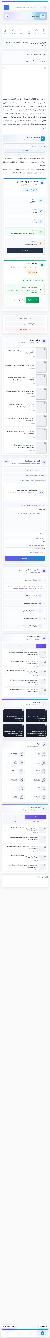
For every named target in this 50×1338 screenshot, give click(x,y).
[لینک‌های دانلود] (19, 1333)
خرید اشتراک (31, 300)
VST (36, 817)
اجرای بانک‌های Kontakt (30, 618)
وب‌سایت (40, 548)
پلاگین (14, 817)
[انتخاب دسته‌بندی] (40, 7)
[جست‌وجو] (6, 7)
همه (9, 646)
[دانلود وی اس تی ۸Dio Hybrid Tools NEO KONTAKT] (41, 367)
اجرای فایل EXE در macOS (30, 626)
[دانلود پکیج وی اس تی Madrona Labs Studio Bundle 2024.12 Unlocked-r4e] (41, 407)
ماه (30, 646)
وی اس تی (28, 54)
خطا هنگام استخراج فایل (31, 580)
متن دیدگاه (41, 509)
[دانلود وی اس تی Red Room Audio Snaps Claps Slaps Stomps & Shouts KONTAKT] (41, 380)
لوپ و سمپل (36, 821)
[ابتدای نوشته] (42, 1333)
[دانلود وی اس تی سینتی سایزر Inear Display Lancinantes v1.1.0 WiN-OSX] (41, 447)
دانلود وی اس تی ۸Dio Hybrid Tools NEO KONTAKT (19, 365)
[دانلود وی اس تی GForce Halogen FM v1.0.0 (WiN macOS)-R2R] (41, 394)
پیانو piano (37, 54)
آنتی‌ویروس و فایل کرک (31, 596)
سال (20, 646)
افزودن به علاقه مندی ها (22, 324)
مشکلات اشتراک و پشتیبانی (30, 611)
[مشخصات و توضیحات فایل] (31, 1333)
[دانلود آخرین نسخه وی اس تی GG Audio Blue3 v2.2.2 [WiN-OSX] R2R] (41, 421)
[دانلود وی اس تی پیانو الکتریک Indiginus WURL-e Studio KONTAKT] (41, 434)
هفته (41, 646)
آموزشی (14, 821)
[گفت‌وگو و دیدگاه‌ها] (7, 1333)
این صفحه (21, 588)
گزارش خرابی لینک (24, 329)
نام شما (42, 534)
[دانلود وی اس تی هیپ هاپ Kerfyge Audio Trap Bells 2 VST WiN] (41, 353)
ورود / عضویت (16, 300)
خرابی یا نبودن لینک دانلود (30, 603)
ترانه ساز (34, 223)
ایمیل (43, 541)
